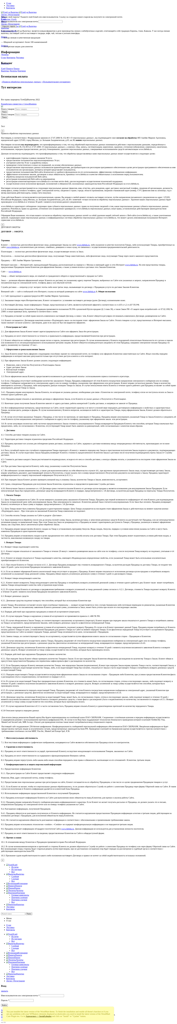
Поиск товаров (7, 109)
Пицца (16, 68)
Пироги (9, 68)
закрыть (4, 991)
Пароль (5, 1000)
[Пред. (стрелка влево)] (2, 1022)
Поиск (4, 112)
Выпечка (5, 71)
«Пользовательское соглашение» (56, 82)
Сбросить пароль (9, 26)
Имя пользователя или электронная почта (19, 21)
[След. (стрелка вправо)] (5, 1022)
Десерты (13, 71)
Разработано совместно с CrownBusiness (19, 104)
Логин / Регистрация (15, 981)
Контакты (11, 57)
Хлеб (3, 68)
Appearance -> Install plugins (39, 1016)
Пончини (21, 71)
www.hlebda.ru (83, 245)
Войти (4, 1005)
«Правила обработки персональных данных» (21, 82)
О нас (3, 57)
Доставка (20, 57)
